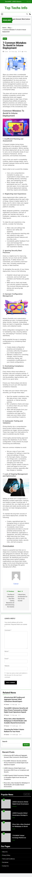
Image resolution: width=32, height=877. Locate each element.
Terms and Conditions (8, 859)
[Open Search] (27, 14)
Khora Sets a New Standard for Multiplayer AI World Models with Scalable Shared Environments (15, 721)
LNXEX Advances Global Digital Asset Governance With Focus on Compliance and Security (16, 770)
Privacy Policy (6, 855)
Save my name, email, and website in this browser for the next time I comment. (16, 675)
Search (4, 741)
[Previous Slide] (27, 1)
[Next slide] (30, 1)
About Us (5, 852)
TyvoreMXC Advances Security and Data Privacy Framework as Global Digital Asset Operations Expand (16, 710)
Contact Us (5, 866)
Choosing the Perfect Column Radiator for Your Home (20, 838)
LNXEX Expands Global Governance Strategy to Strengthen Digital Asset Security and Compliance (13, 1)
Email (7, 658)
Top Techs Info (16, 8)
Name (7, 651)
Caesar (6, 51)
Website (7, 666)
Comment (8, 630)
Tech (13, 806)
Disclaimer (5, 862)
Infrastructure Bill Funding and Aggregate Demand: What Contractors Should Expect (14, 699)
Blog (4, 39)
